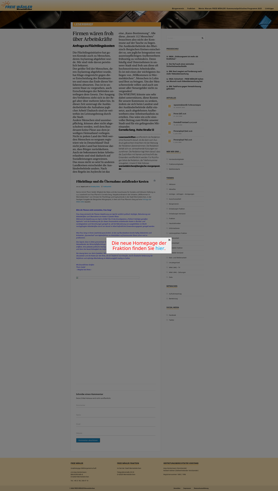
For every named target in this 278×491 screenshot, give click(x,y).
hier (160, 248)
